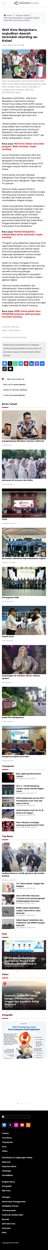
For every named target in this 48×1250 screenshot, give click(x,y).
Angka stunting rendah (15, 390)
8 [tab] (33, 1012)
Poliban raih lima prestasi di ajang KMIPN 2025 (23, 517)
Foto (4, 934)
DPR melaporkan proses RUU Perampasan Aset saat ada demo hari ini (30, 801)
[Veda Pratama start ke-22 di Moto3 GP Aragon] (8, 814)
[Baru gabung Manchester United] (8, 777)
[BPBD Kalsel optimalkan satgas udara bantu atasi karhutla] (8, 911)
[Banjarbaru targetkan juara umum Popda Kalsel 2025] (24, 620)
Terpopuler (8, 766)
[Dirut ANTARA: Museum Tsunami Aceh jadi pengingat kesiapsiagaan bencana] (8, 899)
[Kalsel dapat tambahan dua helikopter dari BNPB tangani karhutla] (8, 924)
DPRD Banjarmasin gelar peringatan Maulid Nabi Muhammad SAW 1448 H (20, 960)
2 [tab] (20, 971)
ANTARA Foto (8, 1224)
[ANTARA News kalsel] (26, 3)
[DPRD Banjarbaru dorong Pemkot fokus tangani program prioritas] (24, 740)
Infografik (7, 1015)
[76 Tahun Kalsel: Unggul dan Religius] (8, 887)
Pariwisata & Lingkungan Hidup (17, 1157)
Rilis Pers (6, 1191)
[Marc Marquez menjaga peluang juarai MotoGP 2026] (8, 826)
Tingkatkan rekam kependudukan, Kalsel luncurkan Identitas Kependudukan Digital (24, 557)
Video (5, 974)
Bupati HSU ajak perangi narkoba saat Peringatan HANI (21, 596)
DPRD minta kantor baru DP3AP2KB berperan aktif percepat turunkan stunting (21, 314)
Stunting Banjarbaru (14, 395)
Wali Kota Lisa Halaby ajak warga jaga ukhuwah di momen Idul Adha (21, 478)
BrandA (5, 1219)
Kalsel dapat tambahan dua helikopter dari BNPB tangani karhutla (30, 923)
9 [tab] (37, 1012)
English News (8, 1182)
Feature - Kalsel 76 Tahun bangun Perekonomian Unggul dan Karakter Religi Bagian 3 (21, 1000)
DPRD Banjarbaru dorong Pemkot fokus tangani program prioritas (23, 755)
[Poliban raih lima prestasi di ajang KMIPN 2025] (24, 503)
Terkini (5, 1133)
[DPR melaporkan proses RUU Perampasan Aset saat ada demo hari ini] (8, 801)
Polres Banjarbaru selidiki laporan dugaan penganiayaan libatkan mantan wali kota (23, 439)
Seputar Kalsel (22, 15)
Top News (7, 836)
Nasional (6, 1162)
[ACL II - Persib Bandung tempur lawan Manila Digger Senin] (8, 789)
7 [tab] (30, 1012)
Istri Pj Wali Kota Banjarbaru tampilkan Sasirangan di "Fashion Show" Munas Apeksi (22, 676)
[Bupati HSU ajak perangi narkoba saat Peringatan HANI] (24, 581)
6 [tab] (26, 1012)
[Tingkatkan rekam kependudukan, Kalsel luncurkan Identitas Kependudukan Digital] (24, 542)
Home (9, 15)
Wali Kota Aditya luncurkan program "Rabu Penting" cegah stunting (23, 147)
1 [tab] (16, 971)
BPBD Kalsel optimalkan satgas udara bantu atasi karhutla (28, 910)
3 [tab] (24, 971)
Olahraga (6, 1171)
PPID (4, 1232)
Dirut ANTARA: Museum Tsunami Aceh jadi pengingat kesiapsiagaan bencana (30, 898)
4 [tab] (28, 971)
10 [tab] (41, 1012)
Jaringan (6, 1197)
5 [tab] (31, 971)
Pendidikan (7, 1175)
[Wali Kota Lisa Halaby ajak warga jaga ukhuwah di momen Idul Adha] (24, 464)
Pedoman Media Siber (12, 1215)
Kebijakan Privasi (10, 1206)
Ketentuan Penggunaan (14, 1201)
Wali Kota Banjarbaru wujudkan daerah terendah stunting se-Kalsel (22, 19)
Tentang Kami (9, 1210)
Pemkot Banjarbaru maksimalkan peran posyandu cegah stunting (22, 235)
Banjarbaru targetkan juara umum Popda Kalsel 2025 (23, 635)
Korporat (6, 1228)
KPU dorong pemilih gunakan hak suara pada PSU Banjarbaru (22, 716)
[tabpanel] (24, 954)
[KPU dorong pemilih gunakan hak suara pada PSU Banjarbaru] (24, 701)
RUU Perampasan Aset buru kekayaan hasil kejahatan (22, 1094)
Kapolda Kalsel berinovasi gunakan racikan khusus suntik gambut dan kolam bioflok (23, 873)
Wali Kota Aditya (15, 379)
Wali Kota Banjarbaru (14, 384)
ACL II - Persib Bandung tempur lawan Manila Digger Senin (30, 788)
